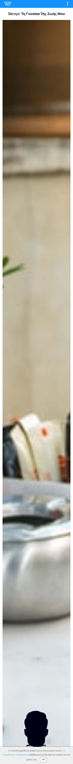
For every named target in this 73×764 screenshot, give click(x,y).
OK (43, 759)
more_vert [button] (67, 4)
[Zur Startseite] (7, 4)
